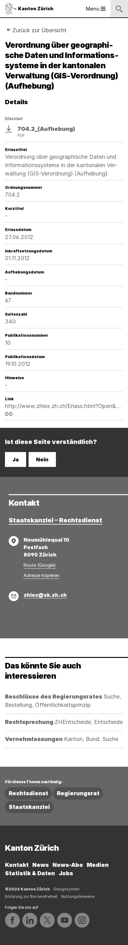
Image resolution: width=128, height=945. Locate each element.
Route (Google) (40, 565)
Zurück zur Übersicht (39, 30)
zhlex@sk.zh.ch (45, 595)
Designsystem (66, 889)
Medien (98, 865)
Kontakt (17, 865)
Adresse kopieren (41, 575)
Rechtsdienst (28, 793)
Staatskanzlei (29, 807)
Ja (15, 459)
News (40, 865)
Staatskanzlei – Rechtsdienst (55, 520)
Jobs (66, 873)
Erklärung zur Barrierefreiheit (31, 896)
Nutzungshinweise (77, 896)
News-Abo (68, 865)
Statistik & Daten (30, 873)
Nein (42, 459)
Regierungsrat (78, 793)
